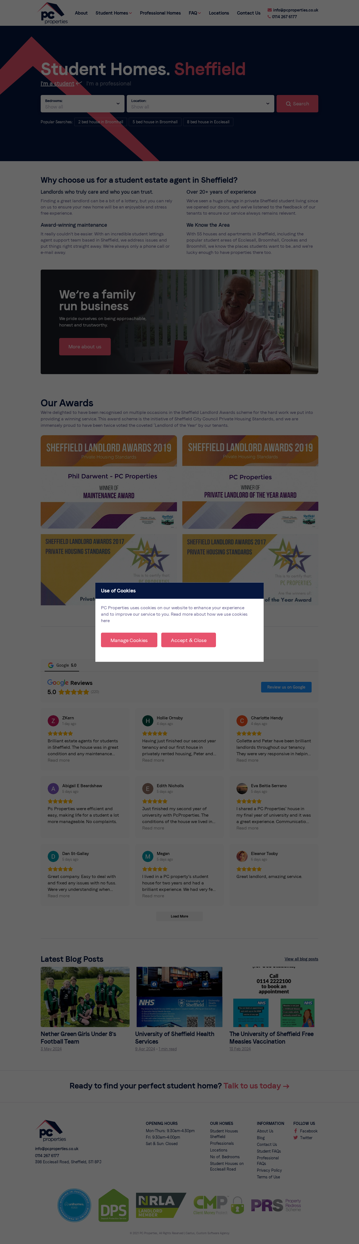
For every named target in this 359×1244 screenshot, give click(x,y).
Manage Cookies (129, 640)
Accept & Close (188, 640)
